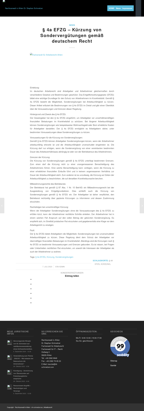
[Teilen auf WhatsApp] (34, 288)
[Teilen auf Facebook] (34, 279)
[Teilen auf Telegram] (34, 297)
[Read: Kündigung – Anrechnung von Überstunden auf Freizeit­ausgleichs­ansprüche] (9, 372)
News (72, 25)
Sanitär (113, 365)
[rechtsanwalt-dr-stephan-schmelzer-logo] (23, 8)
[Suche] (138, 8)
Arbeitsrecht (48, 407)
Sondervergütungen (64, 256)
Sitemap (113, 360)
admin (62, 266)
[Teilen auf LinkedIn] (34, 293)
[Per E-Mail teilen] (34, 302)
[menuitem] (112, 8)
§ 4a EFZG (40, 256)
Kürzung (50, 256)
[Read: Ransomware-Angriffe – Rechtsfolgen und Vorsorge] (9, 387)
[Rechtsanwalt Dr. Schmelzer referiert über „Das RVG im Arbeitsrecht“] (142, 205)
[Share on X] (34, 283)
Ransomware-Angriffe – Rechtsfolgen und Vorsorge (22, 388)
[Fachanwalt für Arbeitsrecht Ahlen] (72, 68)
